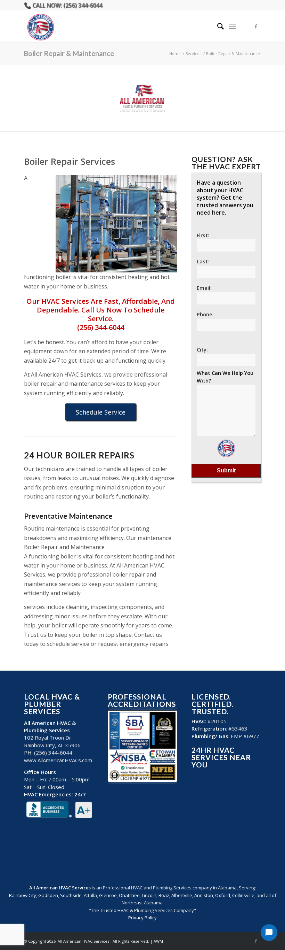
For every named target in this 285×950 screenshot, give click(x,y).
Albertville (181, 895)
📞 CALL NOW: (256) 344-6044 (63, 5)
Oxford (222, 895)
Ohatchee (129, 895)
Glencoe (108, 895)
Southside (71, 895)
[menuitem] (217, 26)
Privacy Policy (142, 917)
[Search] (217, 26)
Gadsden (48, 895)
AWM (158, 941)
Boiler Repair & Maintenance (69, 53)
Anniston (203, 895)
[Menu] (232, 26)
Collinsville (243, 895)
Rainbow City (22, 895)
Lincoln (149, 895)
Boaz (163, 895)
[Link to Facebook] (256, 26)
